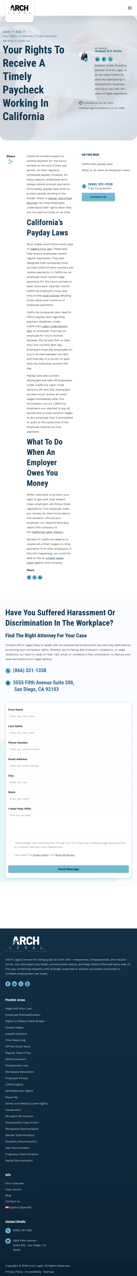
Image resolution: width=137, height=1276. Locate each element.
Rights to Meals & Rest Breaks (24, 1021)
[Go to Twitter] (21, 984)
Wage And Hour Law (18, 1008)
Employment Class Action (22, 1122)
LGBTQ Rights (14, 1084)
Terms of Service (64, 855)
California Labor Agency (47, 532)
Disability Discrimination (21, 1141)
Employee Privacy (16, 1078)
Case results (13, 1189)
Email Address (17, 759)
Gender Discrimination (20, 1135)
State (11, 792)
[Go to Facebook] (8, 984)
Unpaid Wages (14, 1027)
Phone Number (18, 742)
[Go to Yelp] (27, 984)
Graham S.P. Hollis (108, 51)
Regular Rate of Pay (18, 1052)
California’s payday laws (97, 164)
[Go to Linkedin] (14, 984)
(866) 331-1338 (29, 670)
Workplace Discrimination (22, 1128)
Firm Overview (14, 1183)
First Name (15, 709)
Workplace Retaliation (19, 1071)
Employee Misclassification (22, 1014)
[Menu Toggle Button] (130, 8)
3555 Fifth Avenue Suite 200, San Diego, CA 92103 (29, 1245)
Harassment (13, 1109)
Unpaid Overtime (16, 1033)
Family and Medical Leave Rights (26, 1103)
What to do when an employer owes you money (107, 170)
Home (6, 31)
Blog (18, 31)
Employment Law (16, 1065)
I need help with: (19, 808)
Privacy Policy (40, 855)
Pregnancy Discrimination (22, 1154)
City (11, 775)
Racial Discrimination (19, 1160)
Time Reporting (15, 1040)
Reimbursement (15, 1059)
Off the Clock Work (17, 1046)
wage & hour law (41, 248)
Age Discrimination (17, 1147)
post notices (51, 295)
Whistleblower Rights (19, 1090)
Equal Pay (11, 1097)
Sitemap (48, 1271)
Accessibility (33, 1271)
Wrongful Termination (19, 1116)
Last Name (15, 726)
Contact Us (98, 196)
